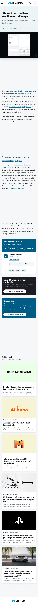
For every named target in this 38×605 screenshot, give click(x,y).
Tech (4, 10)
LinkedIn (21, 248)
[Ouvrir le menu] (2, 3)
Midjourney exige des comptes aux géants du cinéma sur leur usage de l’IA (16, 508)
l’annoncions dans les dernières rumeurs (22, 91)
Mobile (23, 280)
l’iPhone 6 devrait (23, 94)
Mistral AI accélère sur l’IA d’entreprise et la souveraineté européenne (17, 470)
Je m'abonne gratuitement (16, 326)
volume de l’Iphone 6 (17, 188)
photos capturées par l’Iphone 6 (20, 107)
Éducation (11, 280)
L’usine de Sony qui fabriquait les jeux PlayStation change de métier (17, 545)
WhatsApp (30, 248)
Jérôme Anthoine (6, 27)
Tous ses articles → (14, 259)
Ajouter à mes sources (16, 303)
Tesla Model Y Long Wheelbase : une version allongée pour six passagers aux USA (18, 583)
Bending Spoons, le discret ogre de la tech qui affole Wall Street (17, 399)
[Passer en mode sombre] (35, 3)
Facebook (12, 248)
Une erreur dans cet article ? (20, 273)
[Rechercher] (30, 3)
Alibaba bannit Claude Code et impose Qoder (16, 434)
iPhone (17, 280)
